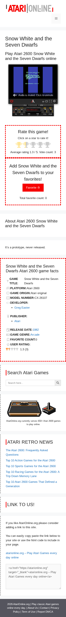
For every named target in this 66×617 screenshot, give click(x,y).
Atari (17, 321)
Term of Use (28, 611)
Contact (44, 607)
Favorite (31, 187)
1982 (36, 329)
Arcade (34, 334)
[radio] (19, 145)
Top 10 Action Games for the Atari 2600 (30, 460)
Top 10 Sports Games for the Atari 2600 (31, 466)
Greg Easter (22, 307)
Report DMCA (45, 611)
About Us (33, 607)
